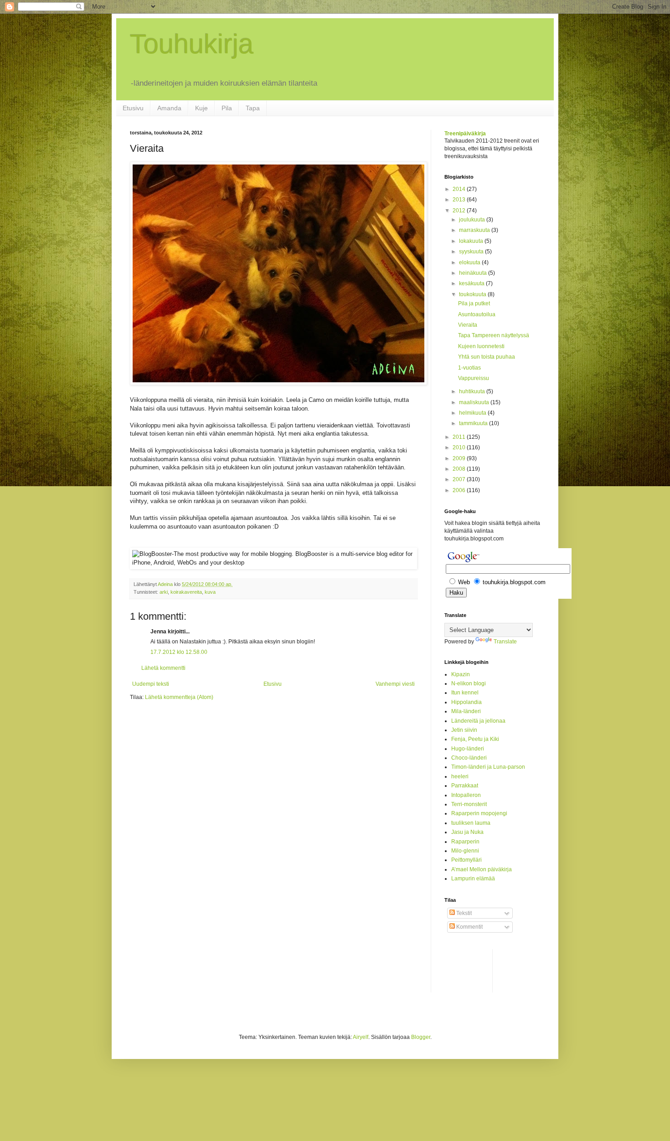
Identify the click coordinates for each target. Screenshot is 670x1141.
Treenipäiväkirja (465, 133)
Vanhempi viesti (395, 684)
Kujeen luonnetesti (481, 346)
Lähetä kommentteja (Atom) (179, 697)
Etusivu (133, 108)
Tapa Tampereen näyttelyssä (493, 335)
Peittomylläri (466, 860)
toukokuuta (473, 294)
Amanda (169, 108)
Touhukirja (191, 44)
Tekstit (463, 913)
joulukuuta (472, 219)
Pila (227, 108)
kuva (210, 592)
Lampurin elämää (473, 878)
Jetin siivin (464, 730)
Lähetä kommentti (163, 668)
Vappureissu (473, 378)
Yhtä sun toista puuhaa (486, 357)
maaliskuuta (474, 402)
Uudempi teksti (150, 684)
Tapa (253, 108)
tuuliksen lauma (470, 823)
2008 (460, 469)
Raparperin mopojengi (479, 813)
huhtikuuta (472, 391)
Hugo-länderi (467, 748)
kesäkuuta (472, 283)
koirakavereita (186, 592)
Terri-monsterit (469, 804)
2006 (460, 490)
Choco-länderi (469, 758)
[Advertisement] (480, 969)
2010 (460, 447)
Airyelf (360, 1037)
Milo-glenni (465, 851)
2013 (460, 199)
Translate (505, 641)
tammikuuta (474, 423)
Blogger (420, 1037)
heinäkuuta (473, 273)
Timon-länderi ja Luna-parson (488, 767)
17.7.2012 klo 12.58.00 (178, 652)
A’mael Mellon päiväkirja (481, 869)
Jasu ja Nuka (467, 832)
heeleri (460, 776)
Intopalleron (466, 795)
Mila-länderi (466, 711)
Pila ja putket (474, 303)
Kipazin (460, 674)
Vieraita (467, 325)
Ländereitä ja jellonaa (478, 721)
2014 (460, 189)
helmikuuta (473, 413)
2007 (460, 479)
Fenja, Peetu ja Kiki (475, 739)
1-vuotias (469, 368)
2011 (460, 437)
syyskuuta (472, 251)
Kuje (201, 108)
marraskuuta (475, 230)
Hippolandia (466, 702)
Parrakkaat (464, 785)
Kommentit (469, 927)
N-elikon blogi (468, 683)
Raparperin (465, 841)
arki (164, 592)
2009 (460, 458)
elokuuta (470, 262)
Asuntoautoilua (476, 314)
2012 (460, 210)
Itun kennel (465, 692)
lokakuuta (471, 241)
